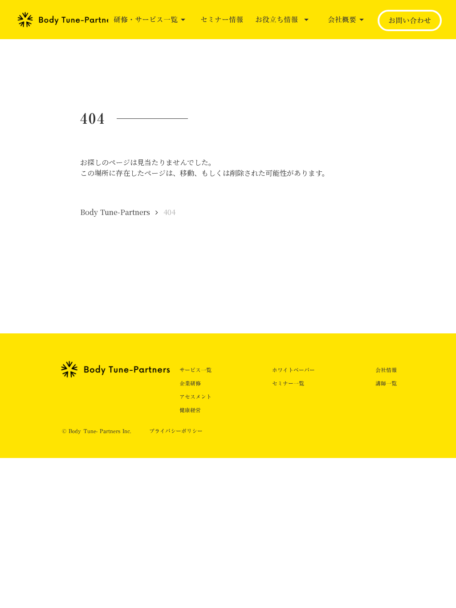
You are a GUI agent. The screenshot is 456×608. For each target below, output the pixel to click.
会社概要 (342, 19)
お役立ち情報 (276, 19)
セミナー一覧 (288, 383)
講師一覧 (386, 383)
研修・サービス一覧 (146, 19)
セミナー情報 (221, 19)
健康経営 (190, 410)
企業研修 (190, 383)
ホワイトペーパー (293, 370)
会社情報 (386, 370)
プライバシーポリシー (176, 431)
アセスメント (195, 396)
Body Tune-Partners (115, 212)
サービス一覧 (195, 370)
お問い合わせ (409, 20)
